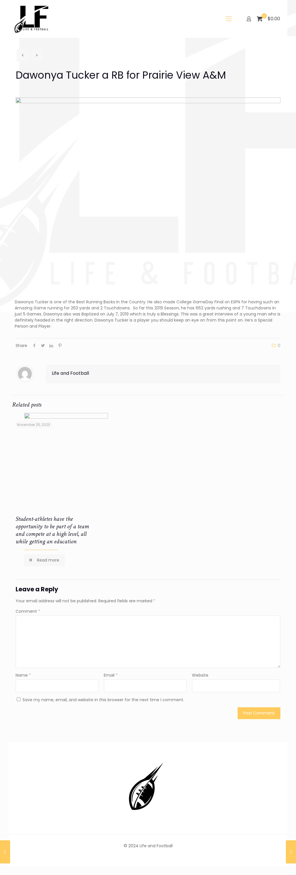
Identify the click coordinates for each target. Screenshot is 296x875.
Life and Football (70, 373)
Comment (28, 611)
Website (200, 675)
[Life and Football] (31, 19)
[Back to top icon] (268, 863)
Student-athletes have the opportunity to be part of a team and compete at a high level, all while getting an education (52, 530)
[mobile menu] (229, 19)
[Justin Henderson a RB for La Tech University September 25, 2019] (5, 851)
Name (23, 675)
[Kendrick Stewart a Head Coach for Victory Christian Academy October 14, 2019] (291, 851)
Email (111, 675)
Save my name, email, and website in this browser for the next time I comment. (103, 700)
